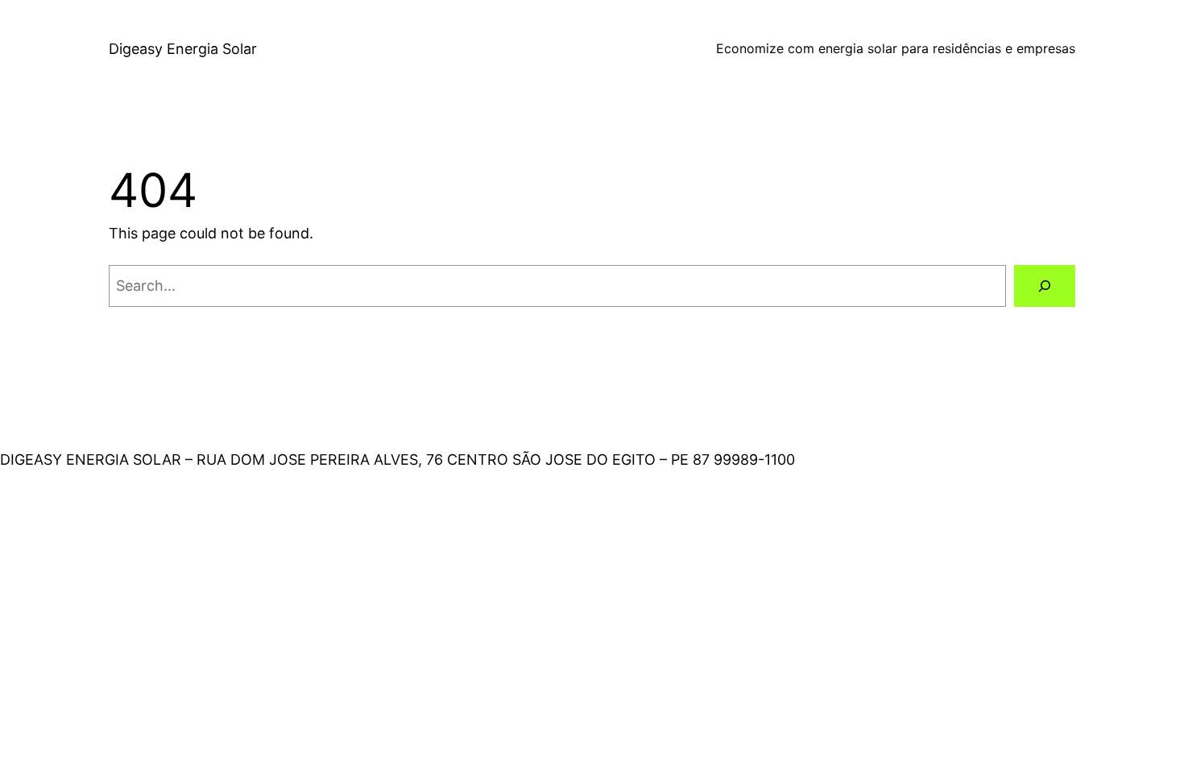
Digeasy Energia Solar (183, 48)
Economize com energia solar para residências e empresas (895, 48)
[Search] (1044, 286)
